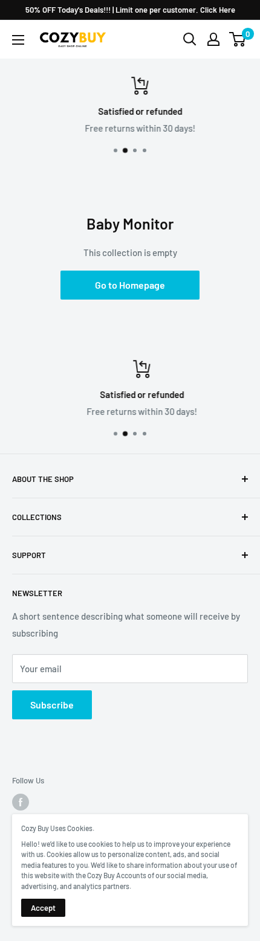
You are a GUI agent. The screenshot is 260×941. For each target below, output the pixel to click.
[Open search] (190, 39)
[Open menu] (18, 40)
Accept (43, 908)
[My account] (213, 39)
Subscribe (52, 704)
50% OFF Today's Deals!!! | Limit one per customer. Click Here (130, 9)
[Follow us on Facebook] (20, 802)
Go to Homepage (130, 285)
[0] (237, 39)
